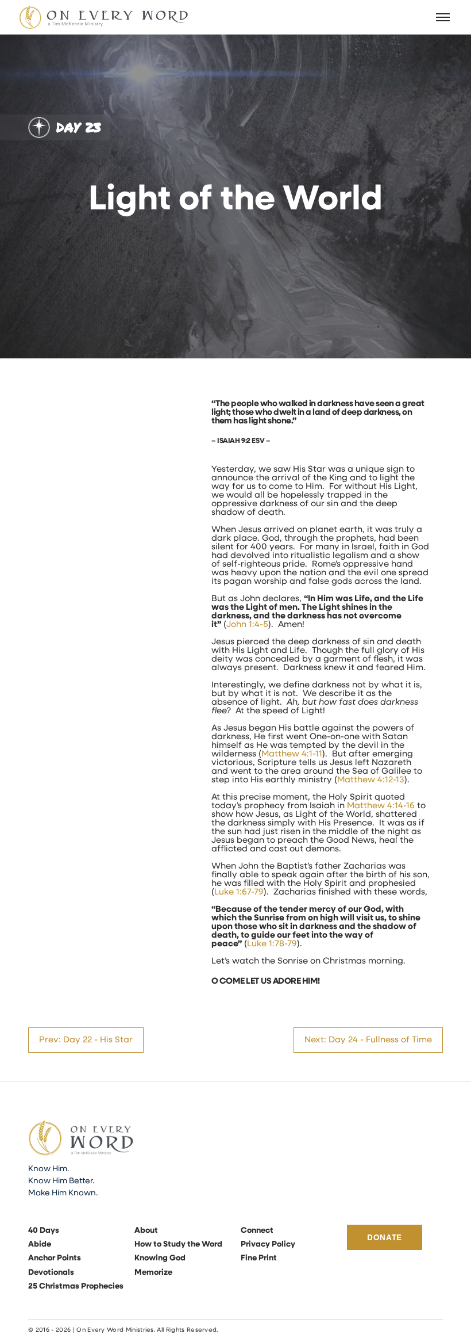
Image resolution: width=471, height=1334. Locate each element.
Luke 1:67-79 (239, 892)
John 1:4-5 (247, 625)
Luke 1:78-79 (272, 944)
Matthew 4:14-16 (381, 806)
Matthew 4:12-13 (370, 780)
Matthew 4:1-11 (291, 754)
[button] (443, 17)
